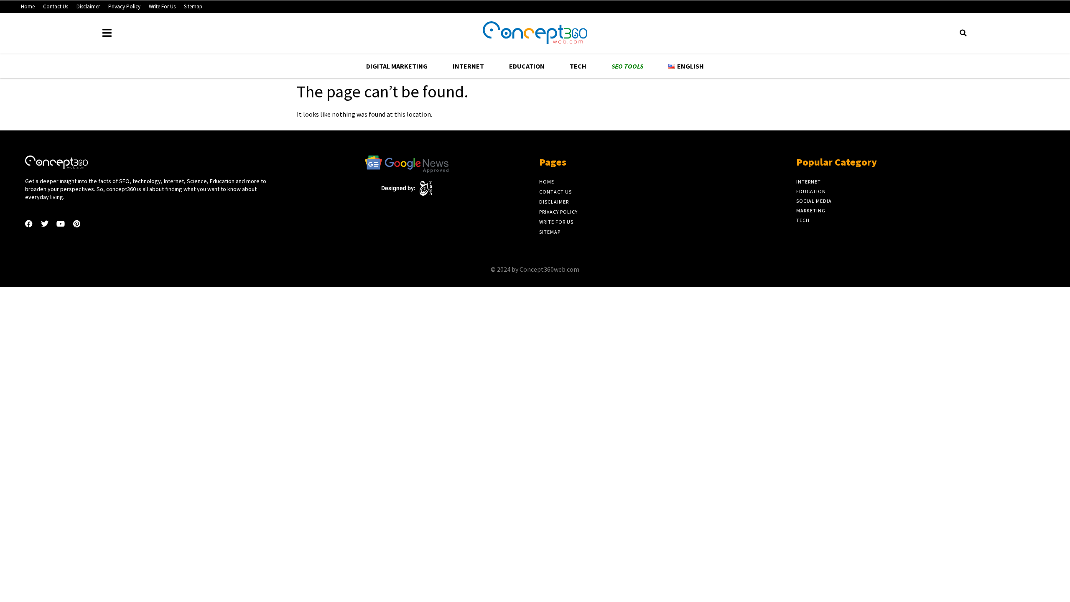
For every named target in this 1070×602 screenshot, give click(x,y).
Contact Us (55, 6)
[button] (963, 33)
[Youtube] (60, 223)
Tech (578, 66)
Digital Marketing (397, 66)
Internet (468, 66)
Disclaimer (88, 6)
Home (28, 6)
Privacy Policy (124, 6)
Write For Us (162, 6)
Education (527, 66)
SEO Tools (627, 66)
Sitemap (193, 6)
